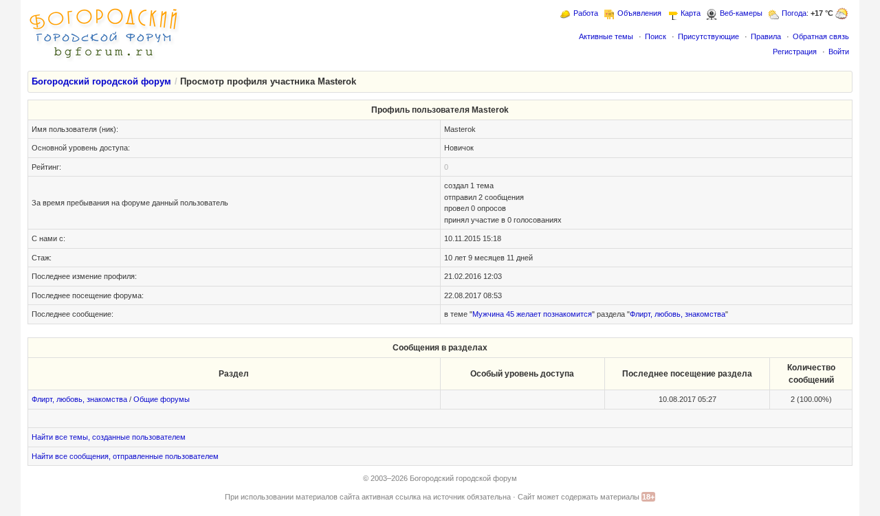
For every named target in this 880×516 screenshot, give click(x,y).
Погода (794, 13)
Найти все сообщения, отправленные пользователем (125, 456)
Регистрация (795, 51)
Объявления (639, 13)
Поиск (655, 36)
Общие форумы (161, 399)
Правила (766, 36)
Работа (585, 13)
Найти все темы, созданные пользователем (109, 437)
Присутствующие (708, 36)
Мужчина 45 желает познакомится (532, 314)
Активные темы (606, 36)
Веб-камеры (741, 13)
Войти (838, 51)
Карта (691, 13)
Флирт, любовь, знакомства (677, 314)
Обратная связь (821, 36)
